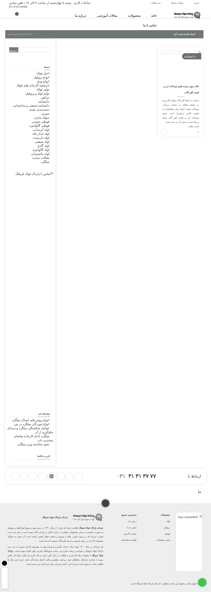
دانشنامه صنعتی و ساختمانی (31, 105)
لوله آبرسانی (41, 129)
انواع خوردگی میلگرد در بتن (31, 424)
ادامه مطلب (193, 126)
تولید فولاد (42, 89)
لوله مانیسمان (40, 153)
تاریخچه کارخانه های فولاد (32, 85)
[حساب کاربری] (22, 15)
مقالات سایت (40, 157)
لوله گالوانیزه (41, 149)
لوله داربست (41, 137)
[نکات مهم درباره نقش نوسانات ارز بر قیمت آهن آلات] (180, 64)
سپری (45, 113)
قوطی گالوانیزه (39, 125)
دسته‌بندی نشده (39, 109)
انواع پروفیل (41, 77)
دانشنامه (190, 56)
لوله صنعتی (42, 141)
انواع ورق (43, 81)
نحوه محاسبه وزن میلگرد (33, 444)
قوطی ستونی (40, 121)
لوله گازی (43, 145)
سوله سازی (41, 117)
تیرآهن (45, 97)
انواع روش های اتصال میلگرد (30, 420)
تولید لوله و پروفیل (37, 93)
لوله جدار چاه (40, 133)
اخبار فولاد (42, 73)
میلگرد (45, 161)
